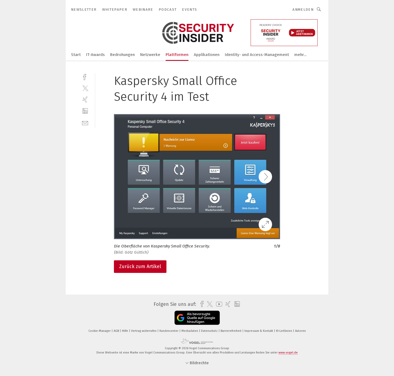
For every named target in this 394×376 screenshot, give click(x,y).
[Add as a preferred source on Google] (197, 318)
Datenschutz (209, 331)
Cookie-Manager (99, 331)
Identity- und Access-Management (257, 54)
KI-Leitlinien (284, 331)
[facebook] (85, 76)
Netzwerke (150, 54)
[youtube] (217, 304)
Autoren (300, 331)
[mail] (85, 122)
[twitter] (85, 88)
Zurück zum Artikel (140, 266)
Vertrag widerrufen (144, 331)
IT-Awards (95, 54)
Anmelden (303, 9)
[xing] (85, 99)
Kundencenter (169, 331)
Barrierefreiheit (231, 331)
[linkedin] (85, 111)
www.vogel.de (288, 352)
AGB (117, 331)
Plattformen (177, 54)
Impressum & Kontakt (259, 331)
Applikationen (207, 54)
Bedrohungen (122, 54)
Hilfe (125, 331)
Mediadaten (190, 331)
